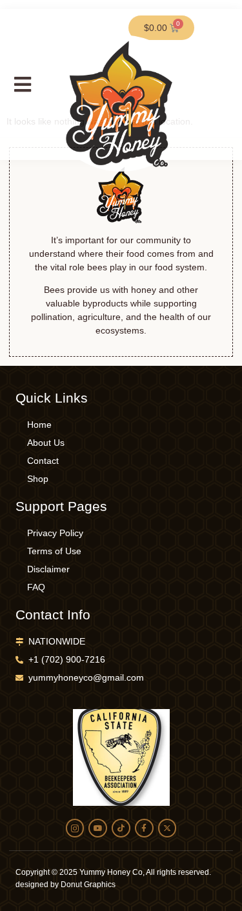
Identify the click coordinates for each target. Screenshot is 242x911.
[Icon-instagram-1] (75, 828)
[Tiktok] (121, 828)
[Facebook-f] (144, 828)
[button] (22, 84)
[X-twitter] (167, 828)
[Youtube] (97, 828)
